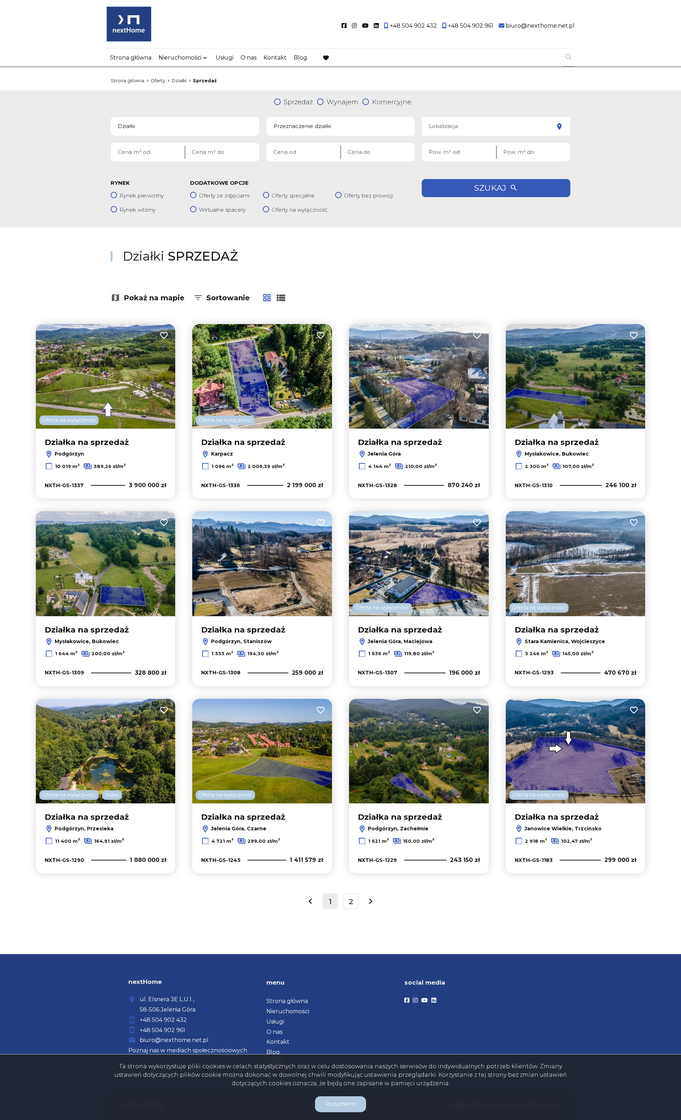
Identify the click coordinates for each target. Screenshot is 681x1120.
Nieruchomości (180, 57)
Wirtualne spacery (222, 209)
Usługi (224, 57)
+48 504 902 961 (162, 1030)
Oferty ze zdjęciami (224, 195)
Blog (300, 57)
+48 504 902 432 (163, 1019)
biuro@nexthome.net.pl (174, 1040)
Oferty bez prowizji (368, 195)
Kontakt (275, 57)
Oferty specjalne (293, 195)
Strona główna (130, 57)
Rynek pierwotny (142, 195)
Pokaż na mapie (154, 298)
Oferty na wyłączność (299, 209)
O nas (248, 57)
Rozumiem (340, 1104)
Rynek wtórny (138, 209)
